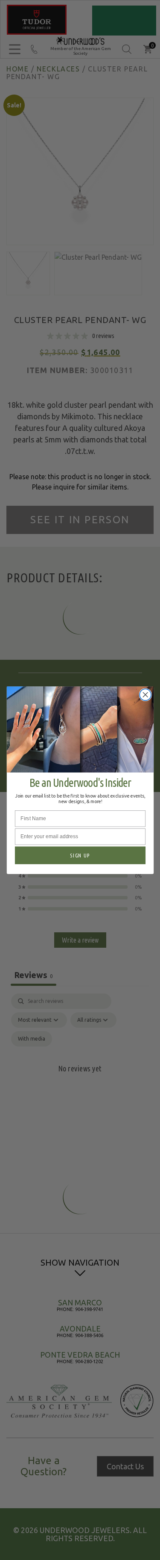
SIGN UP (80, 855)
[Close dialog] (145, 694)
